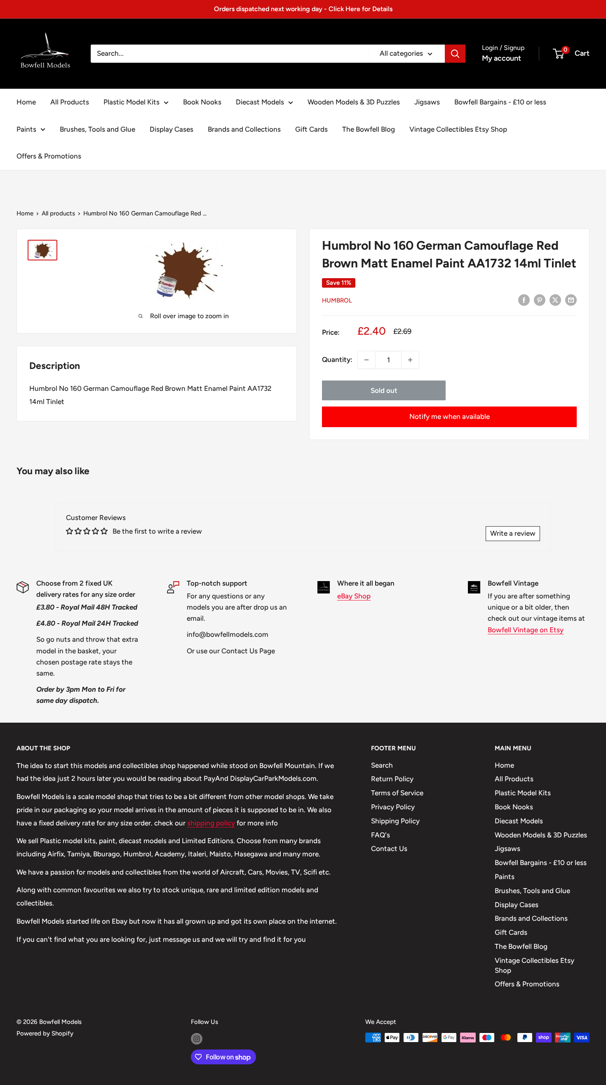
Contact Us (389, 848)
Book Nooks (202, 102)
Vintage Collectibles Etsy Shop (458, 129)
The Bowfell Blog (368, 129)
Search (382, 765)
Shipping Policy (395, 821)
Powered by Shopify (44, 1033)
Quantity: (337, 359)
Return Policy (392, 779)
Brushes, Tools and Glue (97, 129)
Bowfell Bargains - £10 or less (500, 102)
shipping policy (211, 823)
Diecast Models (260, 102)
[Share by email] (571, 299)
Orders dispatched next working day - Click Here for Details (303, 9)
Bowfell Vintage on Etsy (526, 630)
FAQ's (380, 835)
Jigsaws (427, 102)
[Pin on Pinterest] (539, 299)
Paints (26, 129)
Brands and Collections (244, 129)
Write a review (513, 533)
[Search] (455, 54)
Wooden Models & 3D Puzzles (354, 102)
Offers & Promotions (48, 156)
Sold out (384, 390)
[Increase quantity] (410, 360)
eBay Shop (354, 596)
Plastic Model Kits (131, 102)
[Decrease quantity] (366, 360)
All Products (69, 102)
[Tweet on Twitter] (555, 299)
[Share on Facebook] (524, 299)
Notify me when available (449, 416)
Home (26, 102)
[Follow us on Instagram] (196, 1039)
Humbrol (337, 300)
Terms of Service (397, 793)
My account (501, 58)
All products (58, 213)
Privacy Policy (393, 807)
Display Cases (171, 129)
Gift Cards (311, 129)
